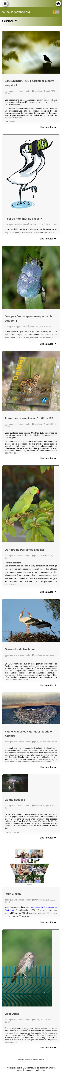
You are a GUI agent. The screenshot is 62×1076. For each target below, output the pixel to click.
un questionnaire (13, 111)
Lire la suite (47, 127)
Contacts (34, 1059)
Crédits (41, 1059)
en (58, 12)
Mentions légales (24, 1059)
